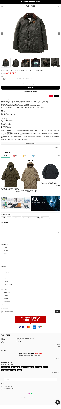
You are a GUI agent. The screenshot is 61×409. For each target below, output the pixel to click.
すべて (5, 155)
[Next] (59, 33)
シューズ (3, 235)
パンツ (2, 232)
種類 (2, 76)
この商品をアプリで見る (30, 143)
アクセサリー (4, 239)
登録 (57, 311)
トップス (3, 229)
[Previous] (2, 33)
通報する (57, 147)
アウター (3, 225)
